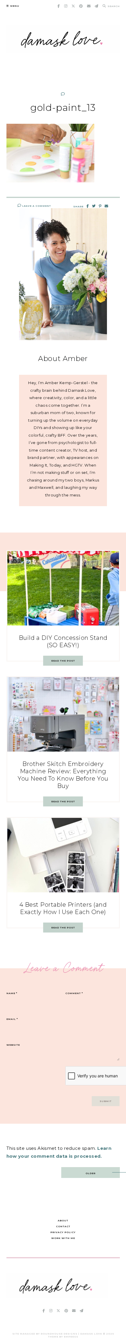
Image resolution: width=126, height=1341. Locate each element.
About (63, 1220)
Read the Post (63, 660)
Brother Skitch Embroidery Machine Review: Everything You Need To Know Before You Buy (63, 774)
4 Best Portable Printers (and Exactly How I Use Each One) (63, 908)
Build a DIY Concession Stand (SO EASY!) (63, 641)
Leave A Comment (36, 205)
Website (13, 1044)
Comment (74, 993)
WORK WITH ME (63, 1238)
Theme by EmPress (63, 1336)
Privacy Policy (63, 1232)
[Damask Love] (57, 1296)
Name (11, 993)
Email (12, 1019)
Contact (63, 1226)
